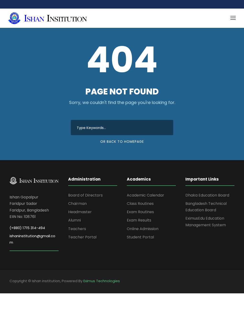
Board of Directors (85, 195)
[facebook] (224, 282)
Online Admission (142, 228)
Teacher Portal (82, 237)
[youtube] (232, 282)
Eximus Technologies (101, 280)
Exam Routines (140, 212)
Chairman (77, 203)
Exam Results (139, 220)
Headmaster (80, 212)
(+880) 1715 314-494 (27, 227)
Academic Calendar (145, 195)
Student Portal (140, 237)
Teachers (77, 228)
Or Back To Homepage (122, 141)
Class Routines (140, 203)
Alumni (74, 220)
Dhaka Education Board (207, 195)
